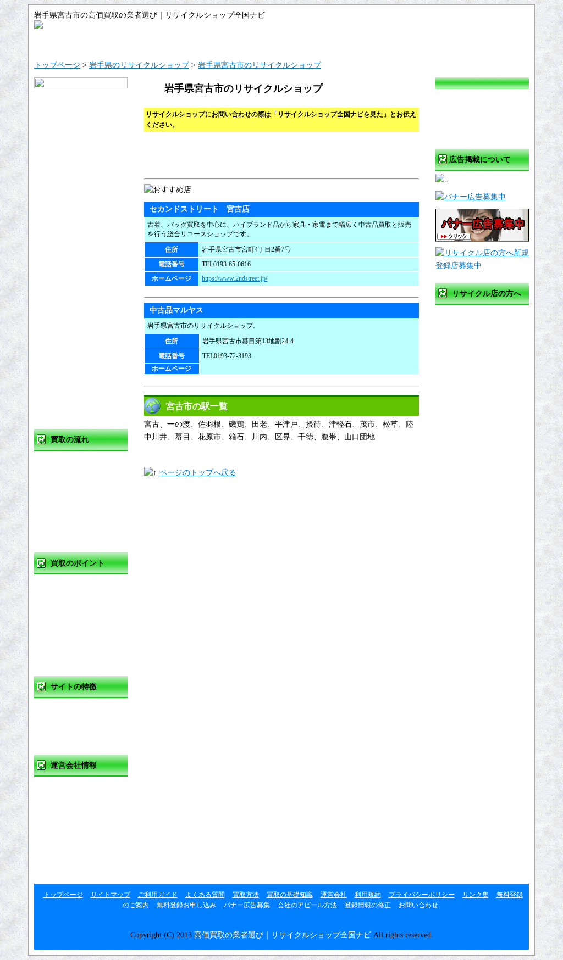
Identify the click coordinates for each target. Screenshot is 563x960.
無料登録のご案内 (480, 316)
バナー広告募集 (476, 361)
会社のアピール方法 (307, 905)
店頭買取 (63, 485)
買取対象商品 (71, 653)
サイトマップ (157, 42)
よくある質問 (322, 42)
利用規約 (63, 810)
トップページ (57, 65)
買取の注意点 (71, 631)
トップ (75, 42)
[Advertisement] (272, 156)
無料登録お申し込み (483, 338)
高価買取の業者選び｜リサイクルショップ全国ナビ (282, 935)
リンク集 (63, 855)
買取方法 (63, 462)
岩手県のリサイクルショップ (139, 65)
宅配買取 (63, 530)
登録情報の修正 (476, 406)
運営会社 (405, 42)
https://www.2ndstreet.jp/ (234, 278)
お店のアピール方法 (483, 383)
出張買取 (63, 507)
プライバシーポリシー (86, 833)
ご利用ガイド (240, 42)
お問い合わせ (487, 42)
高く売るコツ (71, 608)
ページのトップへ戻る (197, 472)
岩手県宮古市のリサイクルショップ (259, 65)
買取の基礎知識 (75, 586)
